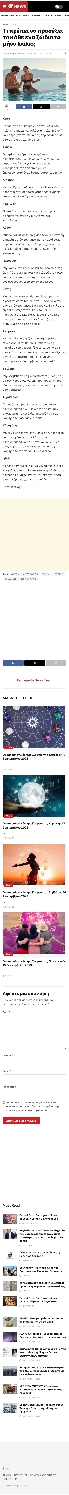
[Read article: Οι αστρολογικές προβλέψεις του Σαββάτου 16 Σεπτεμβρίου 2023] (34, 866)
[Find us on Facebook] (3, 1468)
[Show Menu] (4, 6)
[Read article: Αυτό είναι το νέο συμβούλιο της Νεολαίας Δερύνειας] (10, 1256)
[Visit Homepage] (17, 6)
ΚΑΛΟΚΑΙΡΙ (10, 579)
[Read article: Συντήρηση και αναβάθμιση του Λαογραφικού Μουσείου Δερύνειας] (10, 1271)
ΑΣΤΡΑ (15, 574)
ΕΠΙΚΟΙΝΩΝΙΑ (10, 1478)
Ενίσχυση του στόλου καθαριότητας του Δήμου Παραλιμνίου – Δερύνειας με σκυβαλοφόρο (41, 1371)
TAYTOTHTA (20, 1475)
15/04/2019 (44, 53)
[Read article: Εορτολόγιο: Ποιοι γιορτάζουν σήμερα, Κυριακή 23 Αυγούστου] (10, 1219)
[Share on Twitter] (41, 106)
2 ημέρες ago (28, 1306)
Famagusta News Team (19, 53)
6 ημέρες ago (28, 1223)
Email (7, 1071)
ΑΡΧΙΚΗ (7, 1475)
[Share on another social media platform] (58, 106)
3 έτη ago (9, 769)
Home (5, 24)
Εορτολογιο (23, 15)
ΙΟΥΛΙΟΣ (58, 574)
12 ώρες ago (27, 1245)
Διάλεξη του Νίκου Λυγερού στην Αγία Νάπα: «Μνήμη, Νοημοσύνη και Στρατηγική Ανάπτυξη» (42, 1352)
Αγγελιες (56, 15)
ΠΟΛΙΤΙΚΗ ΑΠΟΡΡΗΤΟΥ (43, 1475)
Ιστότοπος (9, 1086)
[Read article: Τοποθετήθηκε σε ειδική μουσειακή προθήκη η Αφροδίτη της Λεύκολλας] (10, 1286)
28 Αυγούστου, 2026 (30, 1326)
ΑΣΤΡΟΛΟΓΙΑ (30, 574)
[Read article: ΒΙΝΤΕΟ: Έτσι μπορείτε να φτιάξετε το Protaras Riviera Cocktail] (10, 1322)
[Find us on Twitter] (7, 1468)
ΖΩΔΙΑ (46, 574)
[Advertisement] (34, 535)
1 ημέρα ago (27, 1260)
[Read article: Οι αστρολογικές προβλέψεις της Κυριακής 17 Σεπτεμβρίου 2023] (34, 797)
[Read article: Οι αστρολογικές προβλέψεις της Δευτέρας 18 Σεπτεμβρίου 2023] (34, 728)
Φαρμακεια (7, 15)
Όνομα (8, 1055)
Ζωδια (45, 15)
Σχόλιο (8, 1011)
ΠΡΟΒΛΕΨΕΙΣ (28, 579)
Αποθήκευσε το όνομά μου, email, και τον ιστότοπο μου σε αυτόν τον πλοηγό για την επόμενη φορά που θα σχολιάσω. (33, 1106)
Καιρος (36, 15)
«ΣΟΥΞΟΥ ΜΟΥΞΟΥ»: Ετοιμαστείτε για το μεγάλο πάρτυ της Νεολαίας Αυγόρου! (40, 1389)
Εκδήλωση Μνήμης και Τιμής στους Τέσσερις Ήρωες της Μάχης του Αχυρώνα (41, 1408)
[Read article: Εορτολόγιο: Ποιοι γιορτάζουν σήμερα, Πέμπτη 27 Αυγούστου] (10, 1301)
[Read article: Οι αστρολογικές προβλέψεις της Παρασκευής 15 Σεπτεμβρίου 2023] (34, 934)
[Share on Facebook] (24, 106)
